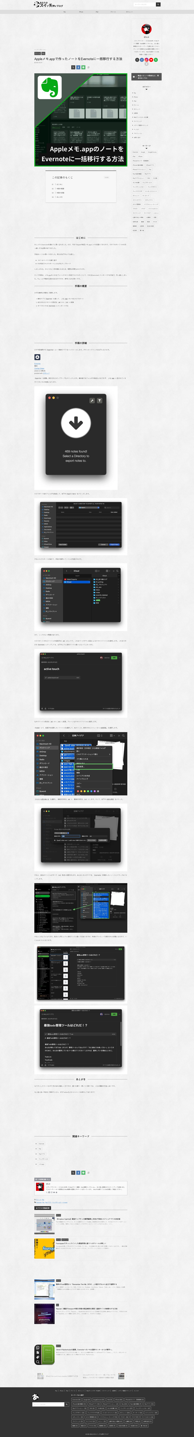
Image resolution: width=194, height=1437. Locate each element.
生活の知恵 (150, 226)
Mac (65, 12)
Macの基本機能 (137, 174)
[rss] (156, 60)
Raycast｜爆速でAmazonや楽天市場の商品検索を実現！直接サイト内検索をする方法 (86, 1308)
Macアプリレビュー (138, 178)
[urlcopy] (88, 67)
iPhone (81, 12)
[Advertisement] (80, 32)
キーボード (146, 196)
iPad (97, 12)
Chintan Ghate (39, 368)
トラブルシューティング (151, 204)
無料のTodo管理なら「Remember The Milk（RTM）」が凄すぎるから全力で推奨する (86, 1284)
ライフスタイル (153, 209)
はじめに (60, 184)
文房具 (136, 113)
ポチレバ (46, 373)
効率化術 (135, 222)
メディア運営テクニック (141, 125)
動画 (142, 222)
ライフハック (138, 121)
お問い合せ (137, 137)
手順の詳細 (60, 193)
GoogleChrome (152, 152)
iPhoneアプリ (150, 165)
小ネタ (155, 222)
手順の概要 (60, 188)
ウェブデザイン (152, 187)
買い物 (142, 230)
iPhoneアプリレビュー (139, 169)
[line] (83, 67)
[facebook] (78, 67)
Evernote (41, 1144)
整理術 (135, 226)
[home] (57, 1192)
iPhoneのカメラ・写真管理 (140, 161)
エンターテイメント (151, 191)
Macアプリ (42, 1154)
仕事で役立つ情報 (138, 217)
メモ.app (41, 1164)
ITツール (113, 12)
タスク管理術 (137, 204)
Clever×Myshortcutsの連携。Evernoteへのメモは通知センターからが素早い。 (84, 1349)
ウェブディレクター (139, 187)
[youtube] (54, 1192)
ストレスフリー (137, 200)
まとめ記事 (136, 182)
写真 (155, 217)
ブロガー (135, 209)
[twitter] (73, 67)
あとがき (60, 197)
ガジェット (129, 12)
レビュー (156, 213)
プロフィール (138, 133)
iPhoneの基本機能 (138, 165)
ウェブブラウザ (137, 191)
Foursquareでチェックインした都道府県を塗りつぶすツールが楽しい (81, 1243)
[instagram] (52, 1192)
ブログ (143, 209)
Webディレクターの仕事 (141, 117)
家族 (148, 222)
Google (143, 152)
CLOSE (107, 177)
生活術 (135, 230)
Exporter (37, 363)
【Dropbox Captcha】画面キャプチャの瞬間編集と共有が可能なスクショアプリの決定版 (88, 1219)
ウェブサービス (43, 1159)
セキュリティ (149, 200)
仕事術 (148, 217)
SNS (148, 178)
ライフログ (147, 213)
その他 (155, 178)
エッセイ (136, 129)
